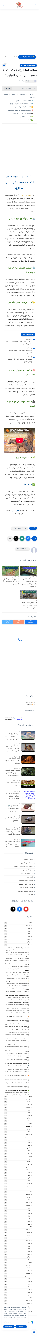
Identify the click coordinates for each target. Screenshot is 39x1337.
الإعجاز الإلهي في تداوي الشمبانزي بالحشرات (18, 1002)
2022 (30, 1191)
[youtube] (26, 909)
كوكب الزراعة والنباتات (26, 884)
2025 (30, 1096)
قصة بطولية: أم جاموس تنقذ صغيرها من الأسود (17, 972)
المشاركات (28, 703)
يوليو (29, 928)
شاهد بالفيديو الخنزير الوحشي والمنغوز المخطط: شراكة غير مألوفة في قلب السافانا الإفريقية (13, 796)
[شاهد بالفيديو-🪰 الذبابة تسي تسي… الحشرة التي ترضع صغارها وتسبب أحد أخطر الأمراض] (28, 807)
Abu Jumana (29, 81)
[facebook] (19, 909)
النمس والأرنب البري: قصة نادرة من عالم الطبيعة (17, 1010)
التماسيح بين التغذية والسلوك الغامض (19, 1000)
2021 (31, 1227)
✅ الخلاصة (29, 120)
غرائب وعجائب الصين (26, 873)
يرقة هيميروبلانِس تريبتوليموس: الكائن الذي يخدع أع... (16, 1024)
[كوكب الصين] (19, 4)
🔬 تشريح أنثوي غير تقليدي (24, 100)
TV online (30, 895)
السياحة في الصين (27, 863)
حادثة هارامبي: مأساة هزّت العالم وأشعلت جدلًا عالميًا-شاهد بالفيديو (13, 832)
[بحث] (3, 4)
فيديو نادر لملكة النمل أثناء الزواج (12, 819)
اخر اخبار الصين (28, 859)
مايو (29, 934)
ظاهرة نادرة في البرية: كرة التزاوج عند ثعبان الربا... (17, 947)
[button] (28, 538)
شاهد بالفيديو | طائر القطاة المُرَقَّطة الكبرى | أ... (18, 1044)
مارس (28, 939)
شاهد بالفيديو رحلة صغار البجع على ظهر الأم (18, 1069)
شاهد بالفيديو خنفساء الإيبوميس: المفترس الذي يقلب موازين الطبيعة (12, 773)
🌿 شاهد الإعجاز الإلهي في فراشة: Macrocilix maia (17, 1090)
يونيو (29, 931)
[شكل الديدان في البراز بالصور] (28, 784)
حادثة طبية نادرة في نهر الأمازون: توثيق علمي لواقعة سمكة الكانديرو (12, 844)
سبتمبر (28, 1134)
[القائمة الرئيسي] (35, 4)
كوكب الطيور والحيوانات (28, 65)
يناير (29, 944)
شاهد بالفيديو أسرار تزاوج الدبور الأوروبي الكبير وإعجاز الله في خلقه (13, 749)
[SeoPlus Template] (32, 1322)
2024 (30, 1123)
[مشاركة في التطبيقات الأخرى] (10, 538)
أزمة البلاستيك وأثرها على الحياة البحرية (20, 966)
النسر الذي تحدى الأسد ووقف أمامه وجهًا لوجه (18, 983)
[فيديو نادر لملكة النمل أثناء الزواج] (28, 819)
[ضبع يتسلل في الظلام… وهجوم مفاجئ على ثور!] (28, 759)
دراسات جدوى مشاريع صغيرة (23, 866)
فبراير (28, 942)
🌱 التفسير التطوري (26, 117)
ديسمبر (28, 1099)
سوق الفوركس (28, 870)
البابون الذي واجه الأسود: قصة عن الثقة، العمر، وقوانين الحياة (12, 736)
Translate (19, 719)
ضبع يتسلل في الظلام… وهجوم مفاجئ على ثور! (12, 760)
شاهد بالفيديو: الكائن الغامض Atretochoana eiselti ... (16, 1092)
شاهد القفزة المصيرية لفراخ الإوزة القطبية (19, 985)
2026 (30, 923)
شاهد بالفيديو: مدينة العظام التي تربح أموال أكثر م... (17, 1095)
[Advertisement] (19, 33)
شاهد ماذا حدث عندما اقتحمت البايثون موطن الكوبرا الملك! (10, 57)
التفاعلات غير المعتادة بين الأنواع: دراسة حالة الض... (17, 958)
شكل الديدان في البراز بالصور (13, 784)
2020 (30, 1262)
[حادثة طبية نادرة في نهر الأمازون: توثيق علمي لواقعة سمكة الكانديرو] (28, 843)
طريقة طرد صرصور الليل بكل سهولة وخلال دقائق (20, 361)
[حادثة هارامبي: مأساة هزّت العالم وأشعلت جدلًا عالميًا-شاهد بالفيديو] (28, 830)
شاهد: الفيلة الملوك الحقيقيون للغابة (20, 1030)
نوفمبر (28, 1102)
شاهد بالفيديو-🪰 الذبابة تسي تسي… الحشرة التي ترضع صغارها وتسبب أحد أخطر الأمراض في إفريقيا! (13, 809)
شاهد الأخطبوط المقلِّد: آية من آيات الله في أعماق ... (17, 952)
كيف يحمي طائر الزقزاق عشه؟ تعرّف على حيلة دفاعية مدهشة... (29, 605)
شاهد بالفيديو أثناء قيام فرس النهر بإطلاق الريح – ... (17, 1063)
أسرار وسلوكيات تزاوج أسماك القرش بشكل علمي (17, 995)
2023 (30, 1156)
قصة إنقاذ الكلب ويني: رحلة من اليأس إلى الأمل (18, 1008)
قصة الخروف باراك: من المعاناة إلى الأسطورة (18, 997)
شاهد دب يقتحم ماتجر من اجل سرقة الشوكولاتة (18, 978)
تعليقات (29, 704)
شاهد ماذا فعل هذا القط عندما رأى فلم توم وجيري (17, 950)
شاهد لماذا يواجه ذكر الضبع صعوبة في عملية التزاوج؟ (16, 960)
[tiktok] (13, 909)
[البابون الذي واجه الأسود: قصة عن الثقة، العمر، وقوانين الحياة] (28, 735)
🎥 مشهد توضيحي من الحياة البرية (22, 113)
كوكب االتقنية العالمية (26, 881)
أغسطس (27, 925)
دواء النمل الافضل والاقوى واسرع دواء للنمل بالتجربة (19, 343)
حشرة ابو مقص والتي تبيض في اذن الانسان (20, 352)
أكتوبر (28, 1104)
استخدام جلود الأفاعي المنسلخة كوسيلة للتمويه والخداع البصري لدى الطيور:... (29, 583)
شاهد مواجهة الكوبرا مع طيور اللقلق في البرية (18, 1032)
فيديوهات (30, 877)
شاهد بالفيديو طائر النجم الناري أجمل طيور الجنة (18, 1053)
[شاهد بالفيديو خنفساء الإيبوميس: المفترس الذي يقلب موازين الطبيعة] (28, 771)
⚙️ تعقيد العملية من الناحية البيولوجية (21, 104)
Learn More (8, 1326)
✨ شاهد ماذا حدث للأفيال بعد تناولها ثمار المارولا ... (16, 981)
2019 (30, 1298)
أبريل (29, 936)
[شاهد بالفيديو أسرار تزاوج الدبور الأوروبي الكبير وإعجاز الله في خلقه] (28, 747)
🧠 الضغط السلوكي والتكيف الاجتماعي (20, 110)
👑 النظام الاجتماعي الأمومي (24, 107)
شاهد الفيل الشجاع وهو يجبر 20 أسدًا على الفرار (18, 1038)
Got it (21, 1326)
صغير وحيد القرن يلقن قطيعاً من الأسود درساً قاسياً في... (11, 581)
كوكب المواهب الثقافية (25, 891)
